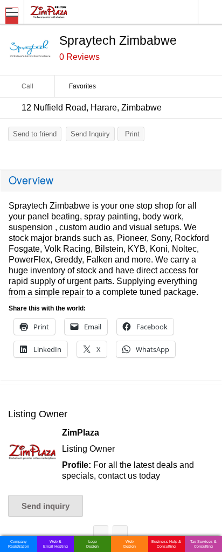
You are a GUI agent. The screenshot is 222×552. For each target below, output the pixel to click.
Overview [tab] (31, 180)
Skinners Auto (100, 534)
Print (132, 134)
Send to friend (35, 134)
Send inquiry (46, 505)
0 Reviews (79, 56)
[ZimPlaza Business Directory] (75, 11)
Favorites (82, 86)
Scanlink (120, 534)
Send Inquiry (90, 134)
